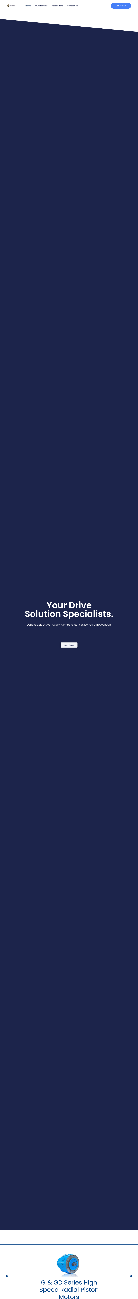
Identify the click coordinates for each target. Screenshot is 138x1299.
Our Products (41, 5)
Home (28, 5)
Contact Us (72, 5)
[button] (7, 1276)
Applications (57, 5)
